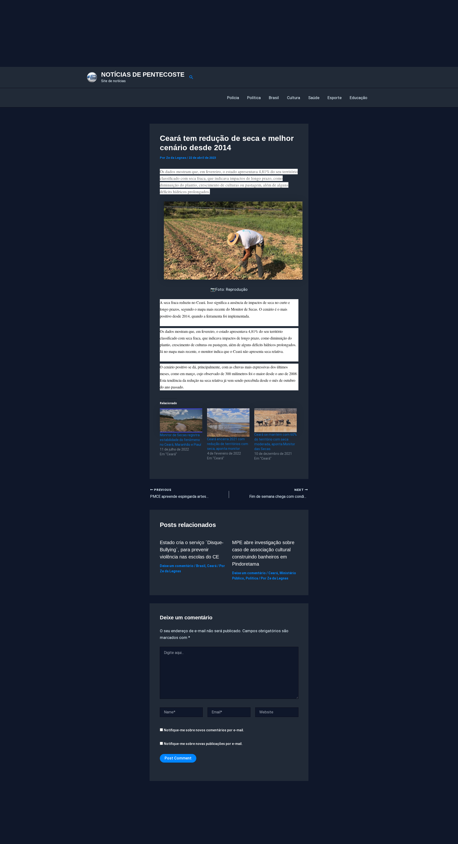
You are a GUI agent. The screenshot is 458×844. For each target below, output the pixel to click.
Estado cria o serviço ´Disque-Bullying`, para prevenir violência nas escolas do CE (192, 549)
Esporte (335, 97)
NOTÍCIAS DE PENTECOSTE (142, 74)
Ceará (212, 566)
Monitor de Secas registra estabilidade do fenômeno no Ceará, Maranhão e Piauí (180, 439)
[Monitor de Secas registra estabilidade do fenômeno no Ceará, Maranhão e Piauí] (181, 420)
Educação (358, 97)
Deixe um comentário (176, 566)
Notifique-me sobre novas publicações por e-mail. (203, 744)
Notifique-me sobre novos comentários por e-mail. (204, 730)
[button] (191, 77)
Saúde (313, 97)
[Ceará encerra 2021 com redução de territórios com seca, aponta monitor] (228, 422)
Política (254, 97)
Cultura (293, 97)
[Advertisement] (143, 33)
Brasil (274, 97)
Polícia (233, 97)
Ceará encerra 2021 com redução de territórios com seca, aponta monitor (227, 444)
